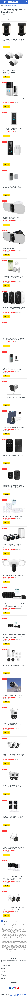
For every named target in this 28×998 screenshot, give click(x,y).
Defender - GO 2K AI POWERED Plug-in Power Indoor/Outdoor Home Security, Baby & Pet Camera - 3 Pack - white (13, 878)
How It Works (3, 972)
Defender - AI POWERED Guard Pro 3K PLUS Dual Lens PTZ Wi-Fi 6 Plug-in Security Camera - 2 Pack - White (14, 787)
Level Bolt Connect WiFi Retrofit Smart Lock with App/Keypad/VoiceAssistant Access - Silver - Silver (13, 278)
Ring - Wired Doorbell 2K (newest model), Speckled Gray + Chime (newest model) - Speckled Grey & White (12, 187)
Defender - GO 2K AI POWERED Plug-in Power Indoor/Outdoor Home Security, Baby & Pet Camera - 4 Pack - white (13, 817)
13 (16, 921)
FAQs (2, 974)
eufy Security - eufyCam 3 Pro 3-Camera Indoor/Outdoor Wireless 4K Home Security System (12, 546)
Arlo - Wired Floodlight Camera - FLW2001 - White (14, 575)
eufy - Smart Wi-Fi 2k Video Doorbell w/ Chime (13, 158)
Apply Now (3, 971)
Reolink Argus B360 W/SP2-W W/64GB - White (13, 427)
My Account (3, 970)
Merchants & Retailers (5, 976)
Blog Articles (3, 975)
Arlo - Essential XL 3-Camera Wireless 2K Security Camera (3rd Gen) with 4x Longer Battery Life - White (14, 309)
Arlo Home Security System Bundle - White (12, 516)
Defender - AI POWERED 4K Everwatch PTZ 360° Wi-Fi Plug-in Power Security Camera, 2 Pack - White (14, 756)
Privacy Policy (16, 994)
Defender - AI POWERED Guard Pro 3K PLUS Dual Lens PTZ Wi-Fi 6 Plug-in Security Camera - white (14, 725)
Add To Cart (6, 47)
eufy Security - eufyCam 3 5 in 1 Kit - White (12, 695)
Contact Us (3, 978)
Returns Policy (23, 994)
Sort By (2, 17)
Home (2, 5)
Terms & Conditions (14, 995)
